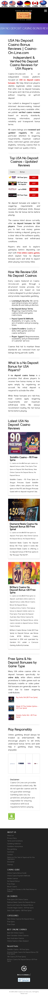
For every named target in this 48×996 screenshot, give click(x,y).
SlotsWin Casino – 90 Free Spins (24, 458)
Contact (10, 854)
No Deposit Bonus (29, 539)
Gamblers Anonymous (15, 846)
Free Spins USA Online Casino (17, 899)
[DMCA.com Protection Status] (11, 819)
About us (10, 835)
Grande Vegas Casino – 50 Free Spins (20, 908)
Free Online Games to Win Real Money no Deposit (22, 890)
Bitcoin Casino (30, 602)
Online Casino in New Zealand (17, 941)
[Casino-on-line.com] (24, 20)
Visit (34, 178)
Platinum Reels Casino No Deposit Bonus (21, 902)
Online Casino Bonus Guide (16, 873)
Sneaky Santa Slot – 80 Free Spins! (26, 716)
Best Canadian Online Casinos (17, 935)
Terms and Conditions (15, 841)
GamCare (10, 852)
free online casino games (28, 253)
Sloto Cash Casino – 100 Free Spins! (19, 910)
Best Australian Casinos (15, 938)
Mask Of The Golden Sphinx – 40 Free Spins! (27, 707)
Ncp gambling (12, 849)
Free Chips (11, 884)
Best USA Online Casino (15, 933)
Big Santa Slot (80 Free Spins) (27, 697)
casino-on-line (17, 463)
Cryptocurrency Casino (18, 608)
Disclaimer (11, 862)
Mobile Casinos (12, 878)
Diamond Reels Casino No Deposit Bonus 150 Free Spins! (24, 527)
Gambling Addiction (14, 844)
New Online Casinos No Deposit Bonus (20, 919)
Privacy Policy (12, 838)
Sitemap (10, 864)
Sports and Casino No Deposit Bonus (20, 905)
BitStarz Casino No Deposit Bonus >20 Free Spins (23, 590)
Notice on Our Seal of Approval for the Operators (21, 858)
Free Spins (29, 466)
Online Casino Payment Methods (18, 876)
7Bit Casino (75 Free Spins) (16, 957)
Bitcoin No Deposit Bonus (18, 605)
